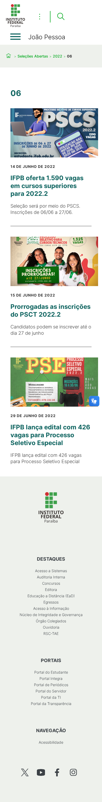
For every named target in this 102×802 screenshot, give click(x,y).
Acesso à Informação (51, 608)
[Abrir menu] (15, 36)
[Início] (15, 26)
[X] (25, 772)
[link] (51, 161)
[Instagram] (73, 772)
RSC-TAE (51, 633)
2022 (57, 56)
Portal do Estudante (51, 672)
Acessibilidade (51, 742)
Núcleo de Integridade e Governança (51, 614)
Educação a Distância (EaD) (51, 596)
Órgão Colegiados (51, 621)
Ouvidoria (51, 627)
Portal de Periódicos (51, 684)
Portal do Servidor (51, 691)
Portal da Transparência (51, 703)
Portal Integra (51, 678)
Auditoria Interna (51, 577)
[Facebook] (57, 772)
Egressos (51, 602)
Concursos (51, 583)
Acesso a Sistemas (51, 570)
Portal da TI (51, 697)
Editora (51, 589)
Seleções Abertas (33, 56)
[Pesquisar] (61, 17)
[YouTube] (41, 772)
